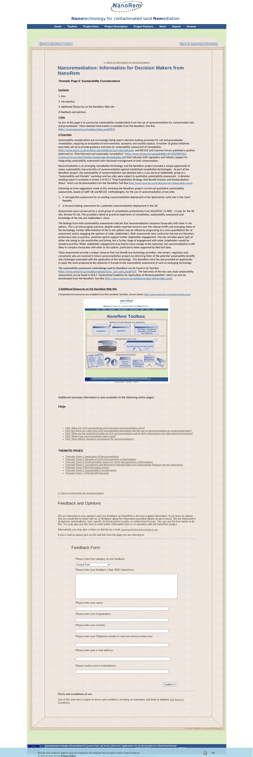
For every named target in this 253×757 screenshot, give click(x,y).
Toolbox (72, 26)
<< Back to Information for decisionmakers (127, 62)
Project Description (116, 26)
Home (57, 26)
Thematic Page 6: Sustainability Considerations (91, 470)
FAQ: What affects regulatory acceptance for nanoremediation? (99, 439)
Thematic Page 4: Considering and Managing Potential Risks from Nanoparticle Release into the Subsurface (124, 464)
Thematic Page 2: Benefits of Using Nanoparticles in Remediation (100, 459)
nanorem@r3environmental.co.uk (139, 529)
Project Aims (90, 26)
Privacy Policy (68, 755)
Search (176, 26)
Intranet (191, 26)
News (162, 26)
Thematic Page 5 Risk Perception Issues (87, 467)
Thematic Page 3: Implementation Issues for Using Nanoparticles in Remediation (109, 462)
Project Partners (143, 26)
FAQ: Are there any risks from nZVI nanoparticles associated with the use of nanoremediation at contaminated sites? (128, 430)
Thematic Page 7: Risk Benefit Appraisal (87, 473)
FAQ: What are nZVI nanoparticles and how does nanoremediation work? (105, 428)
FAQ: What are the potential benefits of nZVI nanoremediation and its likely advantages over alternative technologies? (129, 433)
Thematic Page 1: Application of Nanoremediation (92, 456)
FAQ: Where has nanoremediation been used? (90, 436)
